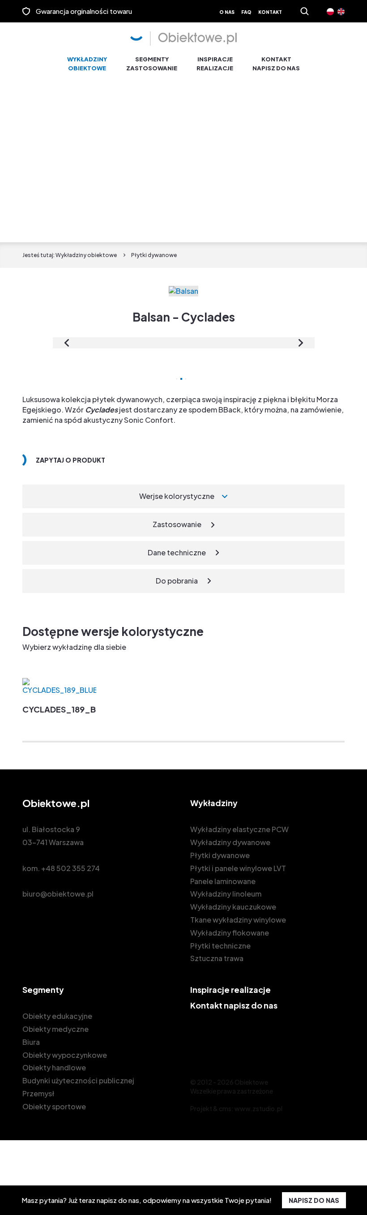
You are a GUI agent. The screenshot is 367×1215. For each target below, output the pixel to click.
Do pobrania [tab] (177, 580)
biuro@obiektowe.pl (58, 893)
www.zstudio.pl (258, 1108)
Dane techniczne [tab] (177, 552)
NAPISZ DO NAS (314, 1200)
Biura (31, 1042)
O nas (227, 12)
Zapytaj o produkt (70, 460)
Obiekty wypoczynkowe (64, 1055)
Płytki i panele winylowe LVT (238, 868)
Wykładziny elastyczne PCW (239, 829)
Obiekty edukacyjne (57, 1016)
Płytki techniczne (220, 945)
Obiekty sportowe (54, 1106)
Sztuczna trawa (216, 958)
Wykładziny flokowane (229, 932)
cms (225, 1108)
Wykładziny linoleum (225, 893)
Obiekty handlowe (54, 1067)
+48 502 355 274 (70, 868)
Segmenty (151, 64)
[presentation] (66, 343)
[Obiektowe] (183, 38)
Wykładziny (87, 64)
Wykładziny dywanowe (230, 842)
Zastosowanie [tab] (177, 524)
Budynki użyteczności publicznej (78, 1080)
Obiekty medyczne (55, 1029)
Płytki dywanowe (220, 855)
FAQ (246, 12)
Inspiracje (214, 64)
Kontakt (270, 12)
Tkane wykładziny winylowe (238, 919)
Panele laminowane (223, 881)
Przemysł (38, 1093)
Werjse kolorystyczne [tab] (176, 496)
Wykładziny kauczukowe (233, 906)
